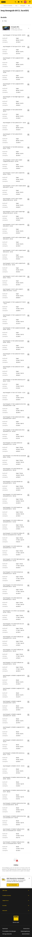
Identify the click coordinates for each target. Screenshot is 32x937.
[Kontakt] (21, 2)
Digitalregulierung (25, 931)
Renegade (22, 5)
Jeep (16, 5)
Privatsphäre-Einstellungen (9, 931)
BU (29, 5)
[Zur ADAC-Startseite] (3, 2)
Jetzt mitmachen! (13, 885)
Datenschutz (26, 928)
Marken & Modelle (7, 5)
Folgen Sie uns (6, 900)
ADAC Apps (5, 890)
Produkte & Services (7, 895)
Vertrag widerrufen (7, 934)
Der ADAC (5, 905)
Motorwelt (5, 910)
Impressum (5, 928)
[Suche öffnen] (15, 2)
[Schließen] (29, 879)
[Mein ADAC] (18, 2)
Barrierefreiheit (26, 934)
